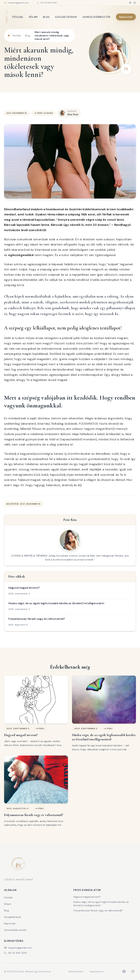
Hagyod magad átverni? (87, 896)
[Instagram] (135, 3)
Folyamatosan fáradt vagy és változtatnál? (98, 910)
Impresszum (97, 971)
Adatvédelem (76, 971)
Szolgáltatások (66, 16)
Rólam (33, 16)
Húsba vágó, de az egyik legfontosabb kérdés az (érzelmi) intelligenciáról (101, 903)
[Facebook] (130, 3)
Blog (46, 16)
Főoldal (18, 16)
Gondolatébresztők (96, 16)
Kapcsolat (125, 16)
